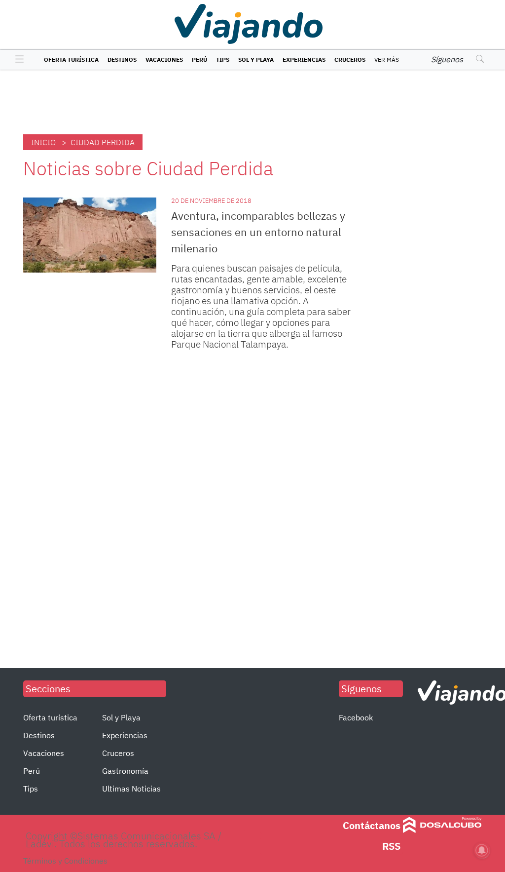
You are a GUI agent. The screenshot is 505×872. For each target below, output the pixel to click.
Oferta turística (71, 59)
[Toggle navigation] (17, 60)
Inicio (43, 142)
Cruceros (349, 59)
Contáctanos (371, 825)
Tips (222, 59)
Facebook (356, 717)
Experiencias (304, 59)
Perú (199, 59)
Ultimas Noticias (131, 788)
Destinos (122, 59)
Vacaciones (164, 59)
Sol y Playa (256, 59)
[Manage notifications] (482, 850)
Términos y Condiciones (65, 861)
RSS (391, 846)
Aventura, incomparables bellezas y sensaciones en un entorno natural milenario (258, 231)
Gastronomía (125, 771)
